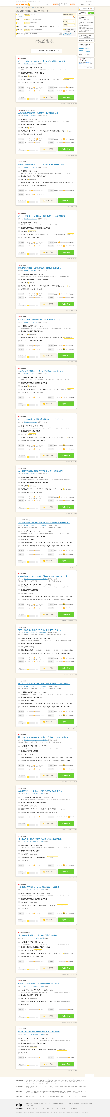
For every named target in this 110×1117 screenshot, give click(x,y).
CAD (85, 1091)
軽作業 (66, 1092)
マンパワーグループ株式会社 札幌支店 (34, 793)
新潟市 (31, 1088)
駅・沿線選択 (20, 16)
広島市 (35, 1088)
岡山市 (39, 1088)
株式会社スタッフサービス (30, 64)
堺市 (73, 1086)
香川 (80, 1081)
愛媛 (27, 1083)
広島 (65, 1081)
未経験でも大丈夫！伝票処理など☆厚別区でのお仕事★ (39, 268)
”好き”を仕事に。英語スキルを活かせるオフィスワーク (40, 630)
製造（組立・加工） (74, 1092)
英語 (43, 1096)
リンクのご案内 (29, 1105)
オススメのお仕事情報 (85, 50)
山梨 (46, 1081)
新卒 (54, 1096)
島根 (74, 1081)
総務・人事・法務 (50, 1091)
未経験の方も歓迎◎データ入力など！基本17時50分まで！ (40, 371)
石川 (58, 1081)
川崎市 (37, 1086)
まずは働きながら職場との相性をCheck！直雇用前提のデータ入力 (44, 522)
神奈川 (30, 1080)
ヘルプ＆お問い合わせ (74, 1103)
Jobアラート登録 (69, 29)
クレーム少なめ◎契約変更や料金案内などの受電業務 (39, 1031)
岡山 (68, 1081)
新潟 (52, 1081)
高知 (30, 1083)
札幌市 (84, 1086)
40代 (51, 1096)
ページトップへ (90, 1075)
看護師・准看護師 (60, 1092)
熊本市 (53, 1088)
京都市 (80, 1086)
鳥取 (71, 1081)
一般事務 (28, 1091)
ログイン (90, 4)
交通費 (61, 1096)
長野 (49, 1081)
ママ (65, 1096)
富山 (55, 1081)
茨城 (41, 1080)
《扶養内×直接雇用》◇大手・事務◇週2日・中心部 (37, 935)
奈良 (75, 1080)
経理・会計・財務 (41, 1091)
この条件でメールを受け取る (67, 34)
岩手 (30, 1081)
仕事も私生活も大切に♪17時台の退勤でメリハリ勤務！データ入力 (43, 576)
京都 (69, 1080)
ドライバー (81, 1092)
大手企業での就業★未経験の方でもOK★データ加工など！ (41, 471)
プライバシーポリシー (45, 1103)
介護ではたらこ (73, 1108)
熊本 (43, 1083)
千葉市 (46, 1086)
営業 (79, 1091)
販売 (82, 1091)
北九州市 (48, 1088)
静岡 (59, 1080)
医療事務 (53, 1092)
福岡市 (44, 1088)
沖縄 (56, 1083)
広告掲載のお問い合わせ (86, 1103)
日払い (39, 1096)
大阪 (63, 1080)
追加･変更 (27, 14)
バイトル (28, 1108)
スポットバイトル (36, 1108)
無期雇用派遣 (85, 1096)
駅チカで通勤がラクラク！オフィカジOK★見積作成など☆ (41, 164)
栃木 (44, 1080)
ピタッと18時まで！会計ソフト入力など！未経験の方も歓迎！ (42, 61)
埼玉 (37, 1080)
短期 (27, 1096)
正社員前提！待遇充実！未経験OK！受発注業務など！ (39, 113)
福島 (43, 1081)
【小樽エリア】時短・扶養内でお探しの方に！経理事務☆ (40, 839)
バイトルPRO (55, 1108)
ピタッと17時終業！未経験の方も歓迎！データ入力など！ (40, 419)
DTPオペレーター (46, 1092)
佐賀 (37, 1083)
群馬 (47, 1080)
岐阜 (53, 1080)
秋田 (37, 1081)
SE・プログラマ (29, 1092)
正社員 (47, 1096)
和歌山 (78, 1080)
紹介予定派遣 (78, 1096)
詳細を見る (66, 97)
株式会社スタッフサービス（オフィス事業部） (36, 525)
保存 (91, 13)
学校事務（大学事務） (72, 1091)
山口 (77, 1081)
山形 (40, 1081)
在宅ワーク (34, 1096)
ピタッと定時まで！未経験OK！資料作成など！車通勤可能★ (41, 216)
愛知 (50, 1080)
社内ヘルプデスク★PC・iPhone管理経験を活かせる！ (39, 983)
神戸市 (76, 1086)
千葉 (34, 1080)
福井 (62, 1081)
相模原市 (41, 1086)
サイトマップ (29, 1103)
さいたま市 (51, 1086)
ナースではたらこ (64, 1108)
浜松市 (65, 1086)
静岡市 (61, 1086)
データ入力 (33, 1091)
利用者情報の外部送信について (59, 1103)
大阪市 (69, 1086)
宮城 (33, 1081)
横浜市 (32, 1086)
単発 (30, 1096)
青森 (27, 1081)
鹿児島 (52, 1083)
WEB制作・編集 (37, 1092)
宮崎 (49, 1083)
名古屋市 (57, 1086)
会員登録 (81, 4)
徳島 (83, 1081)
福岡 (33, 1083)
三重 (56, 1080)
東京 (27, 1080)
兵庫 (66, 1080)
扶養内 (69, 1096)
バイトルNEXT (46, 1108)
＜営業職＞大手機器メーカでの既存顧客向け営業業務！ (39, 887)
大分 (46, 1083)
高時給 (57, 1096)
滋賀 (72, 1080)
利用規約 (36, 1103)
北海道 (82, 1080)
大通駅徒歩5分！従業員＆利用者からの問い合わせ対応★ (40, 791)
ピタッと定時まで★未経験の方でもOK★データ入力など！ (41, 319)
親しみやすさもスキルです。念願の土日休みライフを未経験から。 (44, 684)
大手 (73, 1096)
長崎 (40, 1083)
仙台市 (27, 1088)
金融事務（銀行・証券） (60, 1091)
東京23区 (28, 1086)
